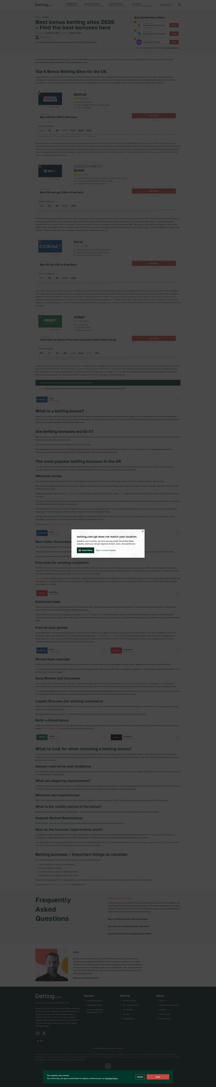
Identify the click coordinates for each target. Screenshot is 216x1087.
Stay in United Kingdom (106, 550)
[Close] (143, 531)
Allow (158, 1077)
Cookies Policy (111, 1078)
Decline (140, 1077)
